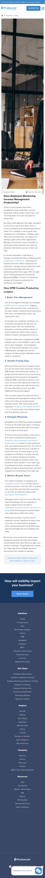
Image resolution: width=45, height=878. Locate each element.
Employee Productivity (22, 684)
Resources (9, 16)
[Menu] (43, 8)
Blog (16, 16)
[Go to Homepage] (11, 8)
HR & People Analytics (22, 629)
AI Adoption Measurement (22, 674)
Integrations (22, 722)
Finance (22, 633)
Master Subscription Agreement (22, 770)
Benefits (23, 711)
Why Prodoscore (22, 743)
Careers (22, 759)
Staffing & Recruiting (22, 662)
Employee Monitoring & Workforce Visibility (22, 681)
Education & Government (23, 651)
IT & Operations (22, 622)
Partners (23, 766)
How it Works (22, 718)
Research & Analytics (22, 736)
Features (22, 715)
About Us (22, 755)
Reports (22, 796)
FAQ (22, 793)
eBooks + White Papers (22, 789)
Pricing (22, 729)
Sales (22, 626)
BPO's (22, 647)
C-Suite (22, 619)
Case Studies (22, 785)
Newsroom (22, 763)
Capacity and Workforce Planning (22, 677)
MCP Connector (22, 725)
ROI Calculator (22, 800)
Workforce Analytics (22, 699)
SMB (22, 637)
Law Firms (22, 658)
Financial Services (22, 654)
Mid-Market (22, 640)
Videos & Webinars (22, 807)
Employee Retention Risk (23, 688)
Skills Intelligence (22, 740)
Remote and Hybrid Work (23, 692)
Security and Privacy (22, 803)
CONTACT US (33, 8)
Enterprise (22, 644)
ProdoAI (22, 733)
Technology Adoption (22, 695)
